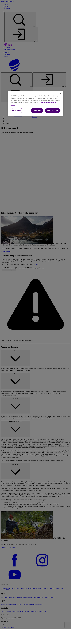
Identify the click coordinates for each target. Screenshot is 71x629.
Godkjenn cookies (52, 110)
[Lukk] (61, 93)
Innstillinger (16, 110)
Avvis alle (37, 110)
